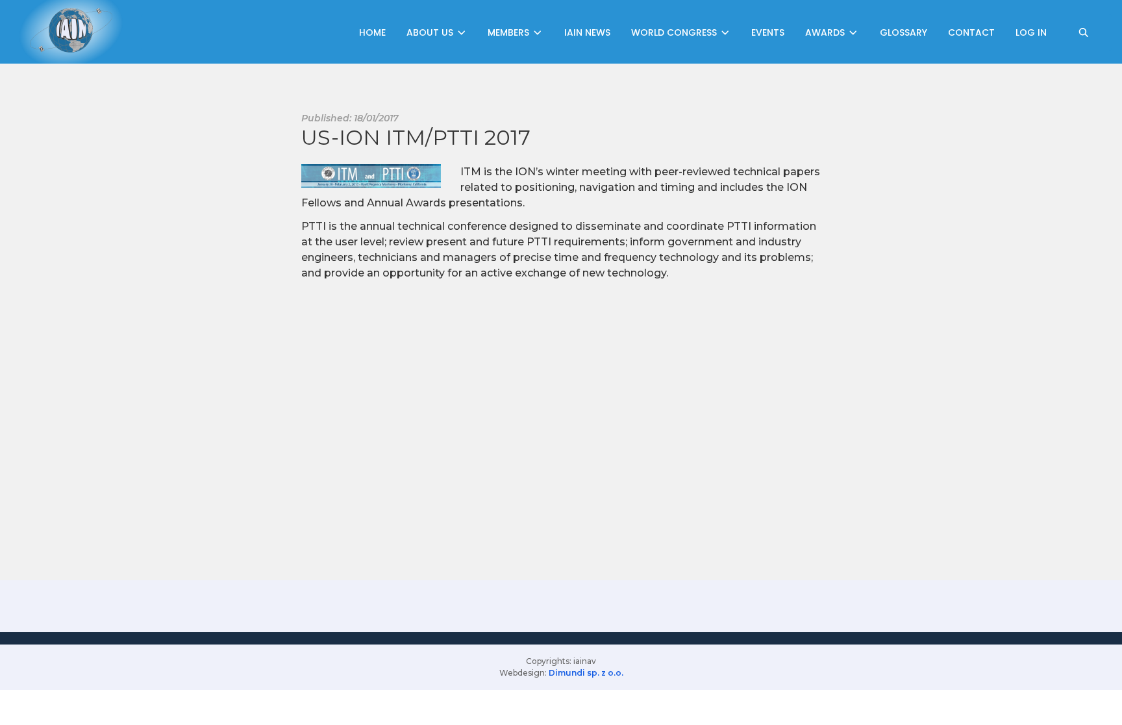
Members (510, 32)
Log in (1031, 32)
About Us (431, 32)
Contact (971, 32)
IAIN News (587, 32)
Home (372, 32)
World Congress (675, 32)
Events (767, 32)
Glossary (903, 32)
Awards (826, 32)
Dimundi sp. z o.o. (586, 673)
